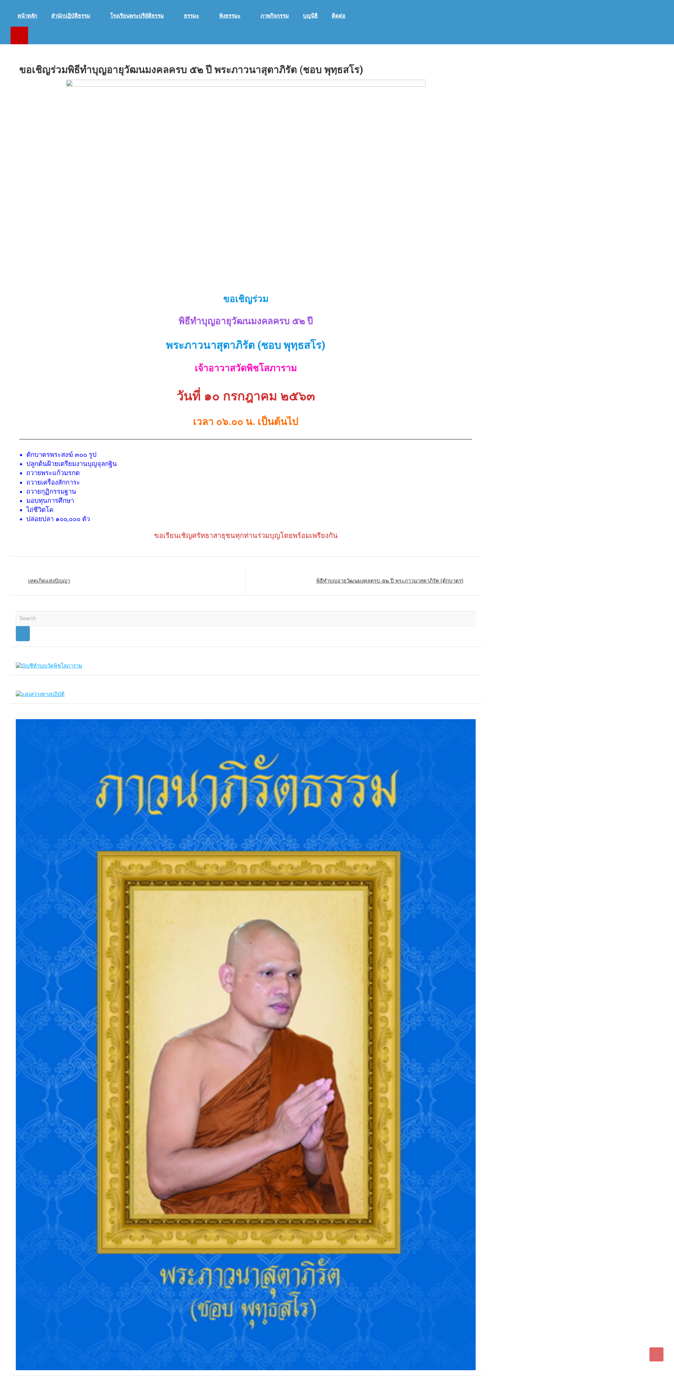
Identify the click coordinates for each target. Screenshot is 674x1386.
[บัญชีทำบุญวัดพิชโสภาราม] (49, 666)
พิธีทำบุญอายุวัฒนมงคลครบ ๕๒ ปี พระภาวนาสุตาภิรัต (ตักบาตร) (389, 581)
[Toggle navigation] (19, 35)
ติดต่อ (338, 16)
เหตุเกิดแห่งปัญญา (49, 581)
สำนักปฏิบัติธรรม (70, 16)
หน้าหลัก (27, 16)
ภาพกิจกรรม (274, 16)
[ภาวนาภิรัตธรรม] (246, 723)
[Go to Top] (656, 1354)
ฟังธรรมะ (229, 16)
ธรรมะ (191, 16)
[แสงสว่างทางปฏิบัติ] (40, 694)
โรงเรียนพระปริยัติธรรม (137, 16)
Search (23, 633)
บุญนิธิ (310, 16)
